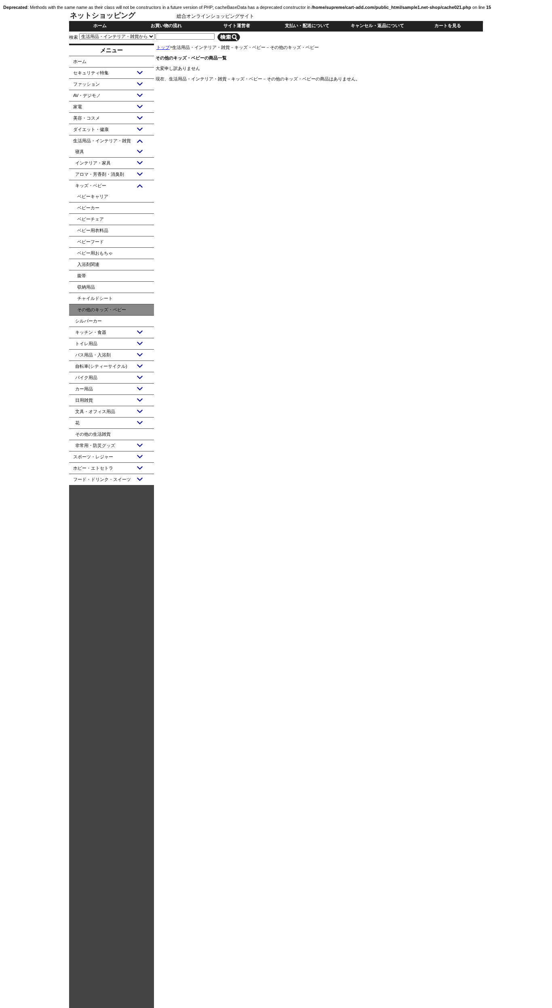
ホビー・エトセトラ (93, 468)
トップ (163, 47)
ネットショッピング (102, 15)
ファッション (86, 84)
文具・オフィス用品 (95, 411)
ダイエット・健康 (91, 129)
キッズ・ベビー (90, 185)
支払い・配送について (307, 25)
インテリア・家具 (93, 162)
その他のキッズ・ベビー (101, 309)
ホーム (100, 25)
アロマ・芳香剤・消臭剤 (99, 174)
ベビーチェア (90, 219)
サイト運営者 (236, 25)
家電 (77, 106)
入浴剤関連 (88, 264)
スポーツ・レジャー (93, 456)
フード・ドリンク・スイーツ (102, 479)
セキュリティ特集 (91, 72)
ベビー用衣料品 (92, 230)
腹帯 (81, 275)
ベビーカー (88, 207)
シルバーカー (88, 320)
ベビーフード (90, 241)
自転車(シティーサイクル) (101, 366)
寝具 (79, 151)
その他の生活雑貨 (93, 434)
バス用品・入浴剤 (93, 354)
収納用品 (86, 287)
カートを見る (447, 25)
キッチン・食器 (90, 332)
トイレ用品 (86, 343)
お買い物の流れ (166, 25)
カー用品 (84, 388)
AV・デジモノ (87, 95)
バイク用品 (86, 377)
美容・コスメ (86, 118)
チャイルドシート (95, 298)
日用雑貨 (84, 400)
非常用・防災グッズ (95, 445)
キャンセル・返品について (377, 25)
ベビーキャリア (92, 196)
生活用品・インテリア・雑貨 (102, 140)
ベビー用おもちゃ (95, 253)
